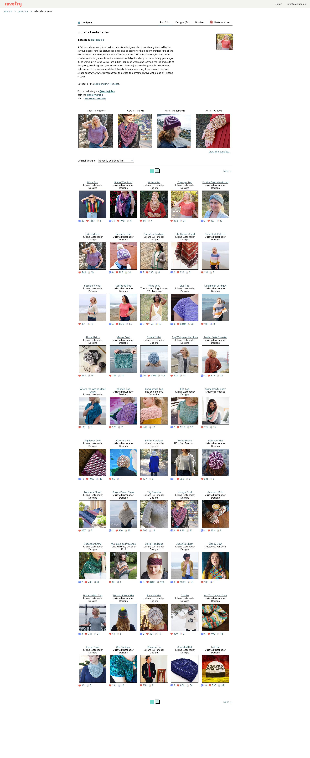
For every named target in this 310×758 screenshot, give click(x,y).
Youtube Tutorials (95, 98)
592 (176, 220)
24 (184, 220)
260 (162, 582)
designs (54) (182, 22)
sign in (278, 4)
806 (182, 685)
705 (145, 530)
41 (191, 530)
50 (130, 324)
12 (221, 220)
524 (176, 375)
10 (160, 324)
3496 (152, 582)
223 (114, 427)
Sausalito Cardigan (154, 234)
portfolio (165, 22)
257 (84, 530)
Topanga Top (184, 182)
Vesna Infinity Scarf (215, 389)
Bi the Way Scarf (123, 182)
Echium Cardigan (154, 440)
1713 (182, 427)
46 (221, 633)
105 (163, 375)
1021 (122, 220)
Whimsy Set (154, 182)
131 (206, 272)
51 (113, 633)
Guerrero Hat (123, 440)
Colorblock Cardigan (215, 285)
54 (191, 685)
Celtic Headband (154, 543)
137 (213, 220)
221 (206, 479)
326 (121, 530)
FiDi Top (184, 389)
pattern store (221, 22)
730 (214, 685)
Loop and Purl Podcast (106, 83)
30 (113, 220)
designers (23, 11)
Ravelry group (95, 94)
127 (206, 427)
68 (144, 220)
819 (213, 375)
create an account (297, 4)
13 (92, 324)
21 (98, 633)
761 (90, 633)
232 (182, 272)
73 (192, 324)
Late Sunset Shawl (185, 234)
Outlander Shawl (93, 543)
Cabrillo (185, 595)
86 (83, 685)
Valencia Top (123, 389)
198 (206, 324)
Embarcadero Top (92, 595)
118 (145, 685)
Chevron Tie (154, 647)
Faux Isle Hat (154, 595)
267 (121, 272)
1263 (92, 220)
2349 (183, 324)
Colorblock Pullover (215, 234)
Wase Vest (154, 285)
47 (100, 479)
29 (83, 220)
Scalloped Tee (123, 285)
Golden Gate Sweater (215, 337)
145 (114, 375)
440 (84, 272)
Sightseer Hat (215, 440)
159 (151, 324)
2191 (153, 375)
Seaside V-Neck (92, 285)
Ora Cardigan (123, 647)
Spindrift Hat (154, 337)
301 (83, 324)
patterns (8, 11)
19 (92, 272)
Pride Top (92, 182)
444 (145, 427)
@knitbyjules (107, 91)
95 (113, 582)
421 (151, 633)
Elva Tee (184, 285)
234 (114, 685)
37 (191, 427)
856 (182, 530)
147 (84, 427)
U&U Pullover (93, 234)
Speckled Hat (184, 647)
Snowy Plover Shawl (123, 492)
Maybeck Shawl (92, 492)
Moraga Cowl (185, 492)
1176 (121, 324)
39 (222, 685)
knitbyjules (97, 39)
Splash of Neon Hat (123, 595)
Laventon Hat (123, 234)
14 (129, 272)
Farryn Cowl (92, 647)
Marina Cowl (123, 337)
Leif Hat (215, 647)
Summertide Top (154, 389)
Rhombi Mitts (93, 337)
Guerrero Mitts (215, 492)
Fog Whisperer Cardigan (185, 337)
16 (92, 375)
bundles (199, 22)
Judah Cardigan (184, 543)
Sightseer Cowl (92, 440)
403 (213, 633)
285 (182, 479)
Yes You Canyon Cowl (215, 595)
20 (144, 375)
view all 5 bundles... (219, 151)
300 (176, 633)
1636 (182, 582)
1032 (91, 479)
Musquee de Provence (123, 543)
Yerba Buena (185, 440)
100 (206, 582)
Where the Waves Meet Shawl (93, 390)
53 (192, 582)
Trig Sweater (154, 492)
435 (90, 582)
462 (84, 375)
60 (113, 479)
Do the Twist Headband (215, 182)
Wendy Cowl (215, 543)
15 (214, 427)
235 (151, 272)
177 (145, 479)
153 (213, 530)
